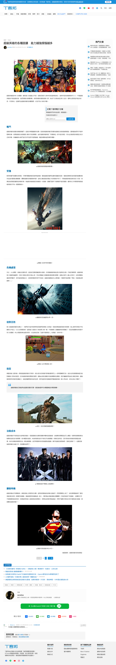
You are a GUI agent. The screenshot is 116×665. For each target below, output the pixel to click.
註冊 (110, 8)
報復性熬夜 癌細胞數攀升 (14, 571)
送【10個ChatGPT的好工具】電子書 (42, 606)
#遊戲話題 (47, 585)
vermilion (9, 47)
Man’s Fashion (85, 651)
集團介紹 (50, 648)
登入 (105, 8)
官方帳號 (41, 616)
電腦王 (83, 657)
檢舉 (39, 625)
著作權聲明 (67, 651)
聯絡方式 (50, 654)
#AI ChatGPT (61, 14)
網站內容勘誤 (101, 648)
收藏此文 (30, 47)
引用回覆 (35, 625)
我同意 (108, 2)
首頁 (5, 40)
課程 (54, 14)
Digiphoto (83, 654)
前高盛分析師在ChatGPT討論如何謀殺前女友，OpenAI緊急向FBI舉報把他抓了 (32, 574)
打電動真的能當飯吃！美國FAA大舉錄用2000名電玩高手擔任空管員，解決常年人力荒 (100, 52)
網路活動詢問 (101, 654)
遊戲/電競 (23, 14)
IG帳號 (74, 616)
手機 (17, 14)
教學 (34, 14)
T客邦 (82, 648)
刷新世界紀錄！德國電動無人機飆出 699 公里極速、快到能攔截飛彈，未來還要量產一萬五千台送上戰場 (100, 47)
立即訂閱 (70, 119)
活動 (42, 14)
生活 (9, 40)
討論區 (49, 14)
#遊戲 (6, 585)
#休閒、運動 (28, 585)
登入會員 (20, 634)
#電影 (12, 585)
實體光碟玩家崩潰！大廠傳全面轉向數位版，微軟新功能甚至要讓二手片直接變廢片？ (100, 86)
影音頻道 (64, 616)
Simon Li (12, 625)
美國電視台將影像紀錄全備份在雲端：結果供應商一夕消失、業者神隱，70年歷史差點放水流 (36, 580)
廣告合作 (50, 651)
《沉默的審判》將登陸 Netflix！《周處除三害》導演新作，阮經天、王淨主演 (31, 569)
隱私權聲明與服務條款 (70, 648)
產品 (11, 14)
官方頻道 (53, 616)
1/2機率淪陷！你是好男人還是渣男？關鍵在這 (21, 577)
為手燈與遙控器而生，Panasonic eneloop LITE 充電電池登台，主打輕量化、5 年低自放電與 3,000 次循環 (100, 91)
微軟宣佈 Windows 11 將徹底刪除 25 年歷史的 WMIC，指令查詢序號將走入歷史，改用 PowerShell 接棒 (100, 64)
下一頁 (50, 558)
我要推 (83, 625)
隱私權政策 (79, 2)
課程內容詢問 (101, 651)
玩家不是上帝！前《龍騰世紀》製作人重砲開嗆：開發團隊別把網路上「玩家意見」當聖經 (100, 75)
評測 (29, 14)
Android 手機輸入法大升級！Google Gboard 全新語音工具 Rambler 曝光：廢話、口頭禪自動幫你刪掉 (100, 97)
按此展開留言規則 (24, 637)
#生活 (54, 585)
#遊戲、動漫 (38, 585)
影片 (38, 14)
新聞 (6, 14)
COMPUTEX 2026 (81, 14)
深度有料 (70, 14)
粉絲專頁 (30, 616)
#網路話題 (19, 585)
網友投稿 (99, 657)
